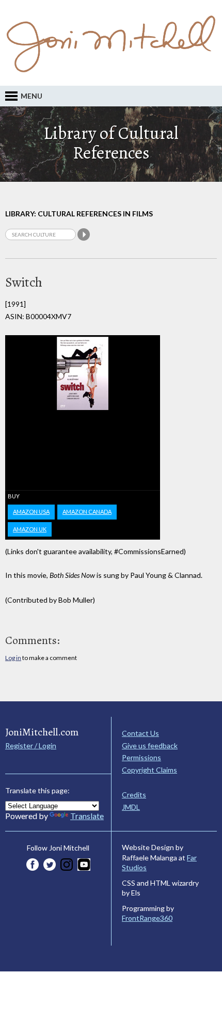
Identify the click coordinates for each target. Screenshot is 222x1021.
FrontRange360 (147, 918)
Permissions (141, 757)
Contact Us (140, 733)
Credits (134, 794)
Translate (87, 816)
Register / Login (30, 745)
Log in (13, 658)
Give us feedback (150, 745)
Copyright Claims (149, 769)
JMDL (131, 807)
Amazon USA (31, 511)
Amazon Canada (87, 511)
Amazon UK (29, 529)
